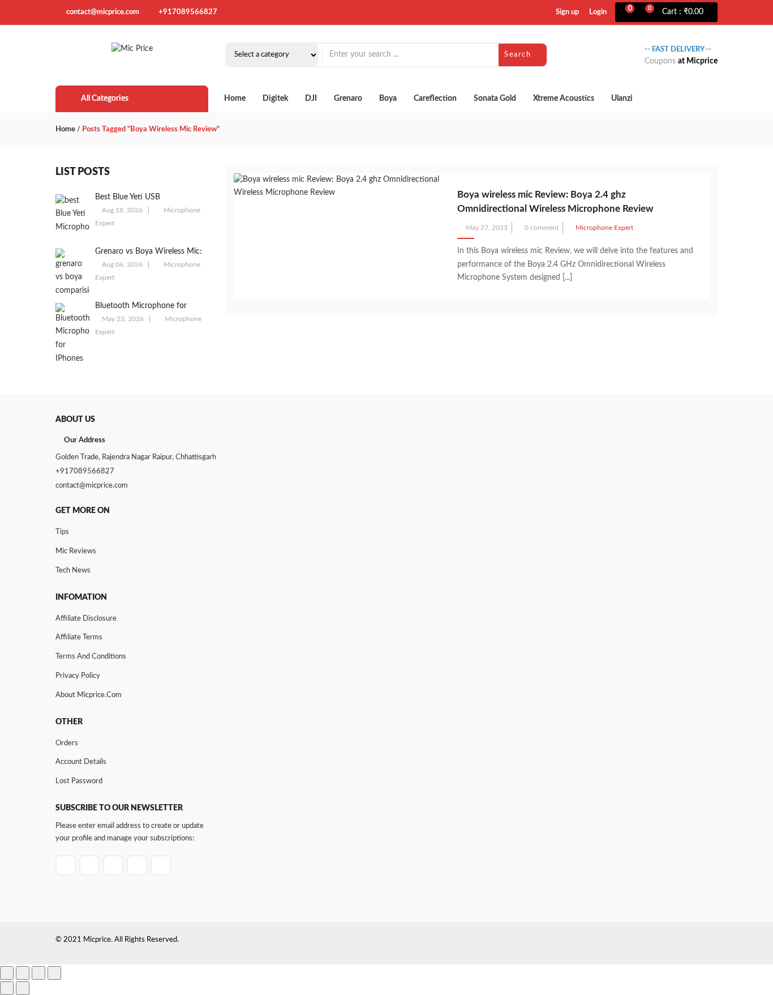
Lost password (78, 781)
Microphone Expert (604, 227)
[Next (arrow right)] (22, 988)
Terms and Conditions (90, 656)
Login (598, 12)
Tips (62, 532)
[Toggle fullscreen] (22, 973)
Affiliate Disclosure (86, 618)
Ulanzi (622, 99)
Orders (66, 743)
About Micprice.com (88, 695)
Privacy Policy (77, 676)
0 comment (542, 227)
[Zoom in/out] (7, 973)
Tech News (73, 570)
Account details (80, 762)
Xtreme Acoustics (563, 99)
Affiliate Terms (78, 637)
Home (235, 99)
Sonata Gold (495, 99)
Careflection (435, 99)
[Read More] (577, 277)
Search (519, 54)
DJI (311, 99)
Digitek (275, 99)
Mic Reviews (75, 551)
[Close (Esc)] (54, 973)
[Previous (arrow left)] (7, 988)
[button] (681, 12)
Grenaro (348, 99)
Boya (388, 99)
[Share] (38, 973)
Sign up (567, 12)
